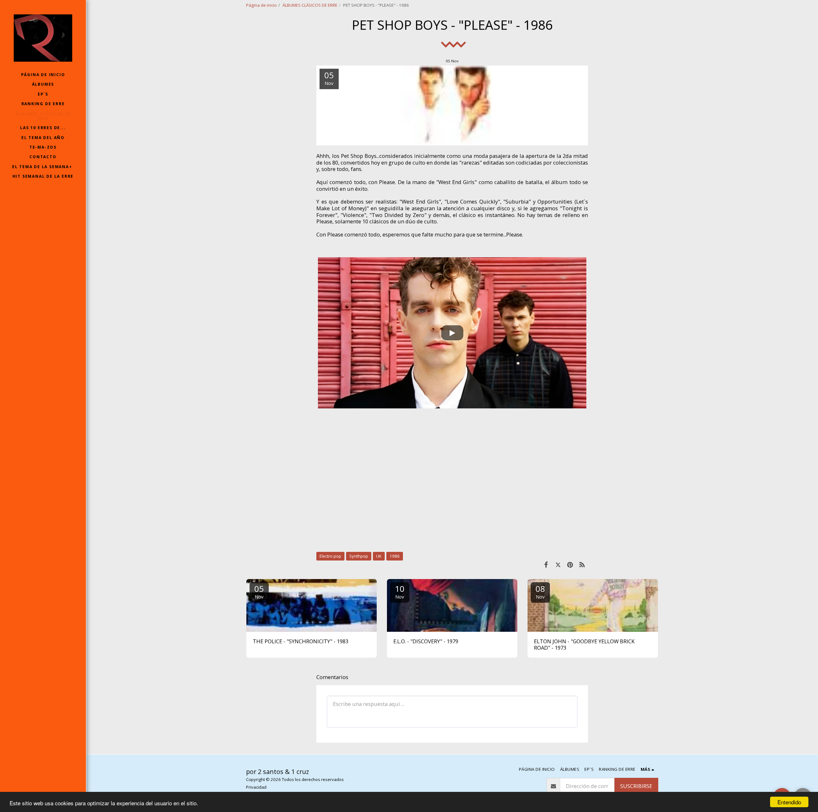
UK (379, 556)
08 (540, 591)
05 (259, 591)
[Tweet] (558, 564)
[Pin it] (570, 564)
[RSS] (582, 564)
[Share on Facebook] (546, 564)
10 (400, 591)
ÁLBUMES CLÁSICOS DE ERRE (309, 5)
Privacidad (256, 787)
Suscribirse (636, 786)
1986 (395, 556)
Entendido (789, 802)
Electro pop (330, 556)
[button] (43, 167)
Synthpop (358, 556)
